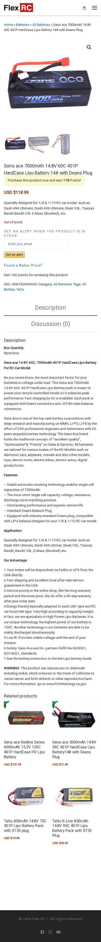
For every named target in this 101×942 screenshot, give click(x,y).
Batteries (22, 25)
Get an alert (14, 254)
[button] (89, 47)
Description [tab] (50, 307)
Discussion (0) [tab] (50, 324)
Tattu (20, 289)
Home (8, 25)
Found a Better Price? (23, 265)
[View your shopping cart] (84, 7)
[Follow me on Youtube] (58, 932)
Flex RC (39, 919)
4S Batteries (41, 25)
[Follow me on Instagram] (50, 932)
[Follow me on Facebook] (42, 932)
